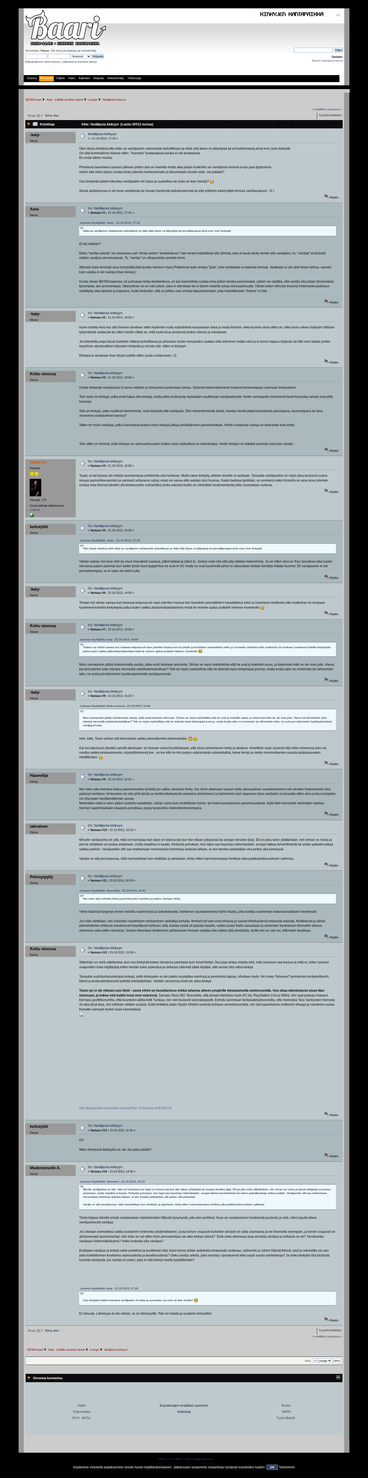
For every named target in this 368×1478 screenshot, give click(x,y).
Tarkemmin (287, 1467)
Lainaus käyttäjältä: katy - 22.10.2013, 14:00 (109, 639)
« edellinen (319, 109)
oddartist (38, 462)
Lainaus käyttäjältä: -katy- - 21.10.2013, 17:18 (110, 222)
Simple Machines (203, 1459)
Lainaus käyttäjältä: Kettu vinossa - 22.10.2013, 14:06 (115, 705)
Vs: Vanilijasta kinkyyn (105, 208)
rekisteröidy (88, 50)
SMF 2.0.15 (165, 1459)
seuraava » (334, 109)
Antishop (184, 1412)
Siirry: (308, 1360)
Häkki (82, 1405)
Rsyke (286, 1405)
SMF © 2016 (183, 1459)
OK (272, 1467)
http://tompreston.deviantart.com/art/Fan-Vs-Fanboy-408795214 (125, 1108)
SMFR (286, 1412)
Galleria (35, 509)
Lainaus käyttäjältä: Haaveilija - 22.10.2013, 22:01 (113, 890)
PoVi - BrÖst (81, 1418)
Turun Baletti (285, 1418)
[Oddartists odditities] (32, 516)
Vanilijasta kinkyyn (102, 134)
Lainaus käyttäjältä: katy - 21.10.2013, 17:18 (109, 1288)
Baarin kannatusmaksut (327, 60)
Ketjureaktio (82, 1412)
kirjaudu (71, 50)
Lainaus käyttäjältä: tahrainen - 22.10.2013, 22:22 (112, 1181)
